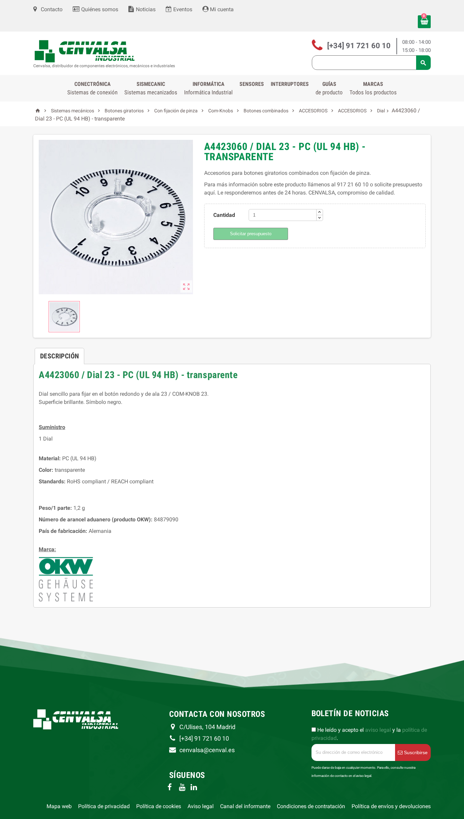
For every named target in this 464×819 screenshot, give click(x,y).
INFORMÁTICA (208, 88)
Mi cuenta (221, 9)
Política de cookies (158, 806)
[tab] (59, 353)
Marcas (373, 88)
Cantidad (224, 215)
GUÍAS (329, 88)
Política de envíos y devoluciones (391, 806)
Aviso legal (201, 806)
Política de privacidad (104, 806)
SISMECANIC (150, 88)
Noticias (145, 9)
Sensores (251, 84)
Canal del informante (245, 806)
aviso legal (378, 730)
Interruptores (290, 84)
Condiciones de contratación (311, 806)
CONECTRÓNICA (92, 88)
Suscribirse (415, 752)
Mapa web (59, 806)
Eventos (182, 9)
